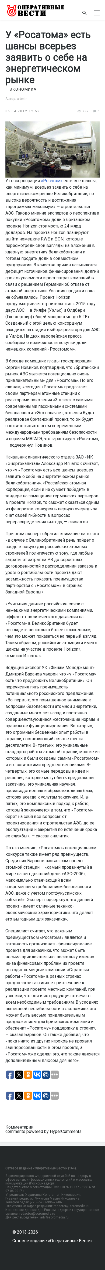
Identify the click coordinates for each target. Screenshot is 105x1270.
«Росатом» (51, 180)
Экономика (23, 89)
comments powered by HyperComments (43, 1131)
